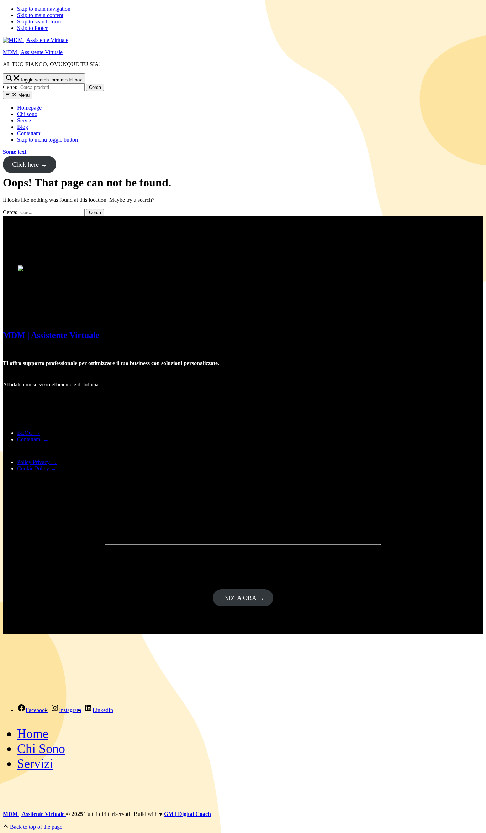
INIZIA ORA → (243, 597)
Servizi (25, 120)
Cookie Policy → (36, 468)
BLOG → (28, 433)
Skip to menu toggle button (47, 140)
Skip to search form (39, 22)
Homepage (29, 108)
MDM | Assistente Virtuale (33, 52)
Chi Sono (41, 749)
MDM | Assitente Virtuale (34, 814)
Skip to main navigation (43, 9)
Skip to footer (32, 28)
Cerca (95, 87)
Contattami (29, 133)
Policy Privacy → (37, 462)
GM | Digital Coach (187, 814)
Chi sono (27, 114)
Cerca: (10, 87)
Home (32, 734)
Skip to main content (40, 15)
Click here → (29, 164)
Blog (22, 127)
